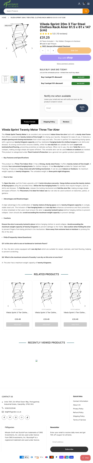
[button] (83, 3)
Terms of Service (79, 420)
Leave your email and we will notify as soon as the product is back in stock (63, 100)
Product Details (29, 122)
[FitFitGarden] (11, 3)
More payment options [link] (65, 64)
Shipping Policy (49, 122)
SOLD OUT (17, 324)
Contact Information (80, 401)
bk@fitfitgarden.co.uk (13, 412)
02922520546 (10, 408)
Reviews (66, 122)
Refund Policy (78, 412)
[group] (19, 40)
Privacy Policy (78, 409)
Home (4, 17)
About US (76, 405)
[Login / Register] (79, 3)
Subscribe (69, 449)
